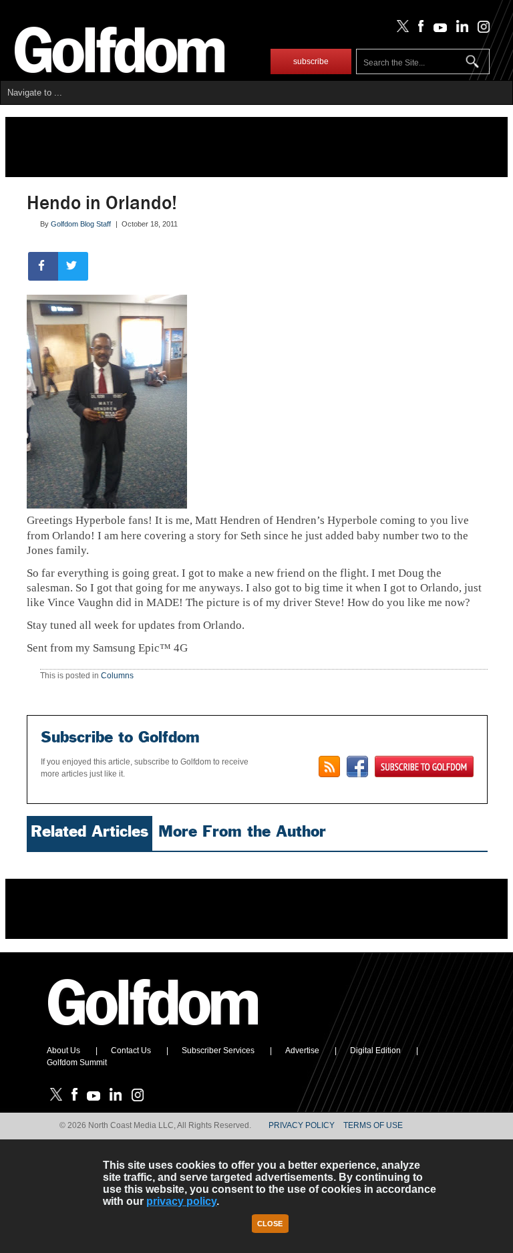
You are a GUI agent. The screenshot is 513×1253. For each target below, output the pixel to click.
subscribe (311, 61)
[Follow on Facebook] (418, 29)
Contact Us (131, 1050)
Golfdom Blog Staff (81, 224)
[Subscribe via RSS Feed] (329, 766)
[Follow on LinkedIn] (460, 29)
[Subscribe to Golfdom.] (424, 766)
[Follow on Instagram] (480, 29)
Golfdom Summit (77, 1062)
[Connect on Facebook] (357, 766)
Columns (117, 675)
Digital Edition (375, 1050)
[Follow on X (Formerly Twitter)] (400, 29)
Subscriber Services (218, 1050)
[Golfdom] (154, 1031)
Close (270, 1224)
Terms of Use (373, 1125)
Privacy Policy (302, 1125)
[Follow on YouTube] (436, 29)
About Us (63, 1050)
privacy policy (181, 1201)
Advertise (302, 1050)
